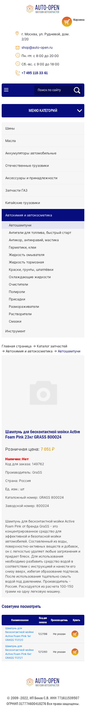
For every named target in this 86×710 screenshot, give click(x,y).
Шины (10, 128)
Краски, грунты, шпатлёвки (31, 269)
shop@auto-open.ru (37, 47)
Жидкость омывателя (26, 255)
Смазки (15, 321)
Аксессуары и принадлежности (31, 178)
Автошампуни (20, 225)
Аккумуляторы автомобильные (30, 153)
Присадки (17, 299)
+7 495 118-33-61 (35, 73)
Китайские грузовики (22, 203)
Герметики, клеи (22, 247)
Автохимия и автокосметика (28, 215)
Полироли (17, 292)
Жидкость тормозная (26, 262)
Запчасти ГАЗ (16, 190)
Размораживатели (24, 306)
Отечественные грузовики (27, 165)
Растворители (20, 314)
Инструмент (15, 331)
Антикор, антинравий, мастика (34, 240)
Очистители (18, 284)
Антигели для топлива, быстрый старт (40, 232)
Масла (10, 141)
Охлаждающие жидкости (30, 277)
